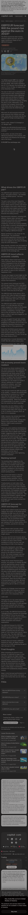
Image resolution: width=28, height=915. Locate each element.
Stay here (14, 911)
